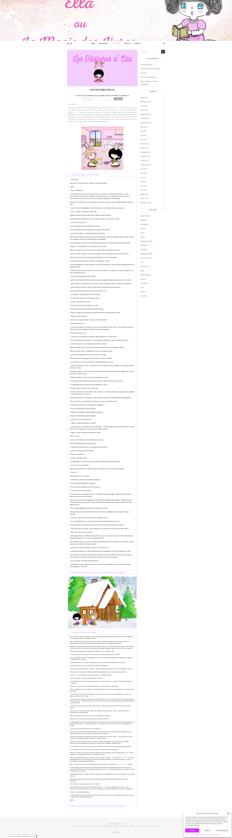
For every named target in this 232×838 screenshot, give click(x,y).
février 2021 (144, 194)
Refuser (207, 830)
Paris (142, 287)
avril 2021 (143, 186)
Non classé (143, 283)
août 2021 (143, 169)
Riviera (142, 291)
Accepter (192, 830)
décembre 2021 (145, 152)
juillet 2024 (143, 97)
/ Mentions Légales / (106, 826)
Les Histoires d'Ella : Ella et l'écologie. (84, 632)
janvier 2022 (144, 148)
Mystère (143, 279)
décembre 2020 (145, 203)
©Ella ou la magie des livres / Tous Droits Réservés (86, 826)
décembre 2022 (145, 114)
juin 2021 (143, 177)
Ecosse (142, 237)
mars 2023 (143, 106)
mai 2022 (143, 135)
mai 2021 (143, 181)
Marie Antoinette (145, 275)
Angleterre (143, 220)
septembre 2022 (145, 123)
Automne (143, 228)
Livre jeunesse (145, 266)
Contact (137, 43)
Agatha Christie (145, 216)
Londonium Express (146, 64)
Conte (142, 233)
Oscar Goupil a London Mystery (150, 69)
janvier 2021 (144, 198)
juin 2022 (143, 131)
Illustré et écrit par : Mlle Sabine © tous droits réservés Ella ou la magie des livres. (99, 572)
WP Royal (120, 824)
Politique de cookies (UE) (154, 826)
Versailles (143, 296)
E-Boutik (127, 43)
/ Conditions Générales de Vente (138, 826)
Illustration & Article (146, 254)
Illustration (143, 249)
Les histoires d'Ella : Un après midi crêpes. (86, 175)
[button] (228, 813)
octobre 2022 (144, 118)
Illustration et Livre (146, 258)
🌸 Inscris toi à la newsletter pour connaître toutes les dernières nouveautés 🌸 (102, 95)
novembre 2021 (145, 156)
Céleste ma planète (122, 764)
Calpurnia (143, 73)
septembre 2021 (145, 165)
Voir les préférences (222, 830)
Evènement (144, 245)
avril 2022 (143, 139)
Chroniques (103, 43)
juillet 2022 (143, 127)
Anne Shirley (144, 224)
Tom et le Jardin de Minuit (148, 77)
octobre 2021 (144, 160)
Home (93, 43)
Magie (142, 270)
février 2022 (144, 144)
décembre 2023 (145, 102)
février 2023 (144, 110)
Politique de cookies (199, 834)
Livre (142, 262)
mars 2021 (143, 190)
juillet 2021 (143, 173)
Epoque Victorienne (146, 241)
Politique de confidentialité (212, 834)
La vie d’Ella (115, 43)
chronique (124, 757)
